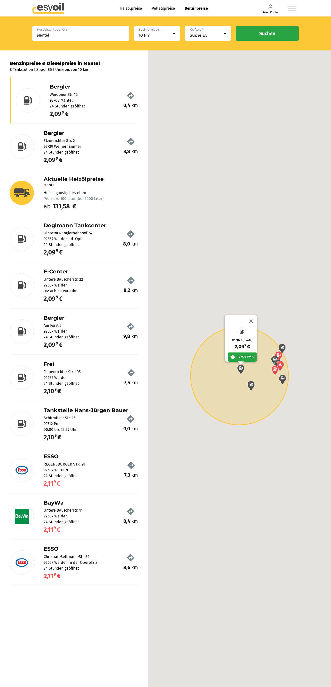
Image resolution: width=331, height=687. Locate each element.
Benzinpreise (196, 8)
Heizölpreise (131, 8)
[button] (241, 369)
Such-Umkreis (149, 29)
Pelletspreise (163, 8)
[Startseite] (48, 8)
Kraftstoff (196, 29)
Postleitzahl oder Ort (52, 29)
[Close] (251, 321)
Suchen (267, 33)
